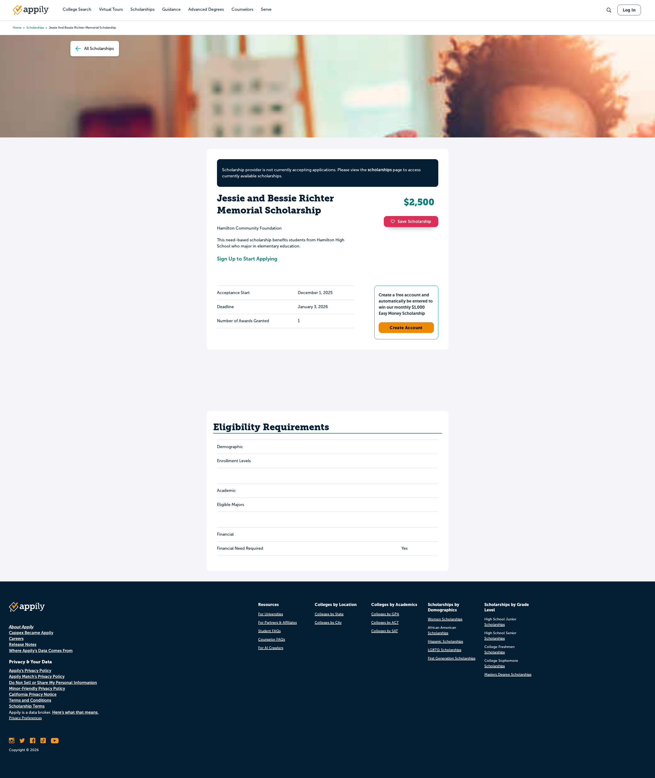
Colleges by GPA (385, 614)
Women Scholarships (445, 619)
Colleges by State (329, 614)
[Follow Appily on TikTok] (43, 740)
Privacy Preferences (25, 718)
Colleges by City (328, 622)
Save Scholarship (414, 221)
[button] (394, 221)
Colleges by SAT (384, 631)
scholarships (35, 27)
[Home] (31, 10)
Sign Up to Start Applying (247, 259)
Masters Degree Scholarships (507, 674)
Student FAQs (269, 631)
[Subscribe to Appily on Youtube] (55, 740)
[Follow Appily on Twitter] (22, 740)
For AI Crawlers (270, 648)
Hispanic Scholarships (445, 641)
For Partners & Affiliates (277, 622)
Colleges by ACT (385, 622)
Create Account (406, 327)
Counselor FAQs (271, 639)
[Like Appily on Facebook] (32, 740)
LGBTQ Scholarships (444, 650)
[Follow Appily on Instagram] (11, 740)
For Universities (270, 614)
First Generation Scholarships (451, 658)
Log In (629, 10)
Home (17, 27)
